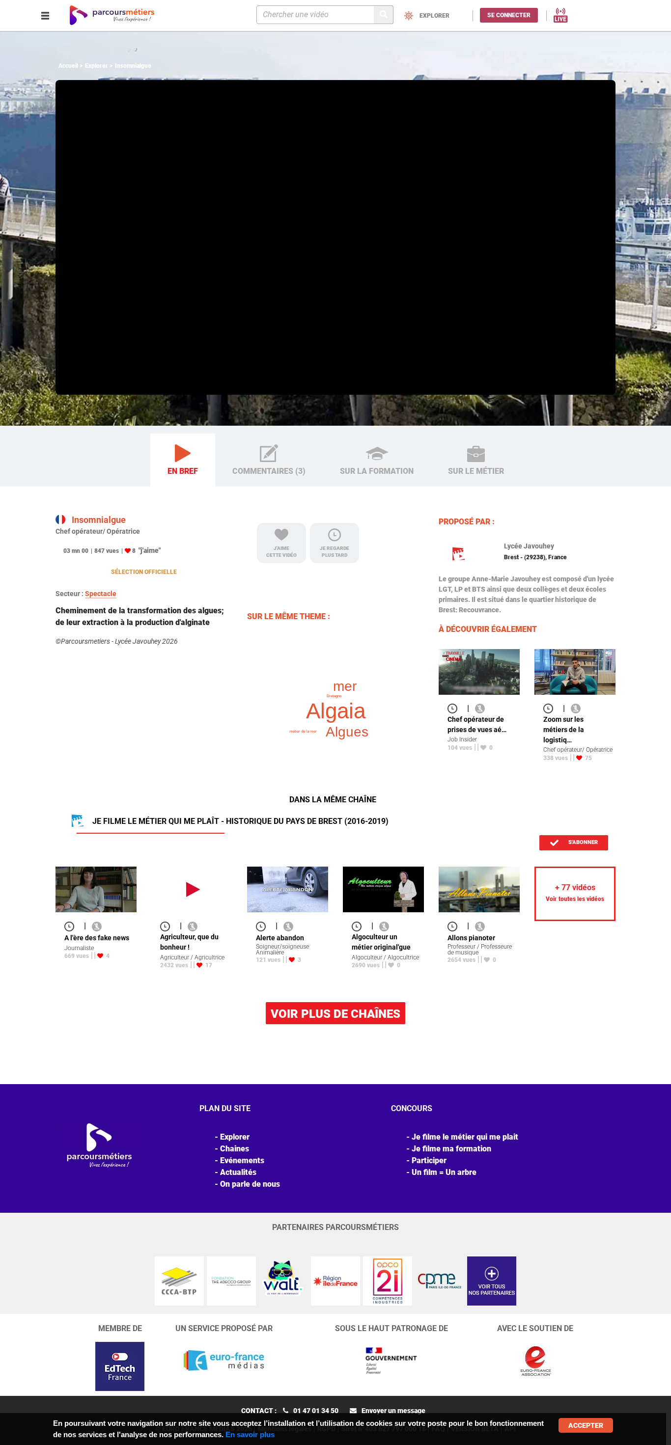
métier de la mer (303, 731)
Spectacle (100, 594)
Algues (347, 731)
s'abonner (582, 842)
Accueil (68, 65)
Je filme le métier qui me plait (465, 1137)
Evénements (242, 1160)
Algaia (335, 711)
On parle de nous (250, 1184)
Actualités (238, 1172)
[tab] (182, 460)
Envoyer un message (393, 1411)
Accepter (585, 1425)
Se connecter (509, 15)
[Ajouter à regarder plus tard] (455, 708)
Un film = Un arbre (444, 1172)
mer (345, 686)
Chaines (234, 1148)
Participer (429, 1160)
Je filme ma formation (451, 1148)
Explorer (96, 65)
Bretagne (334, 696)
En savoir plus (250, 1434)
